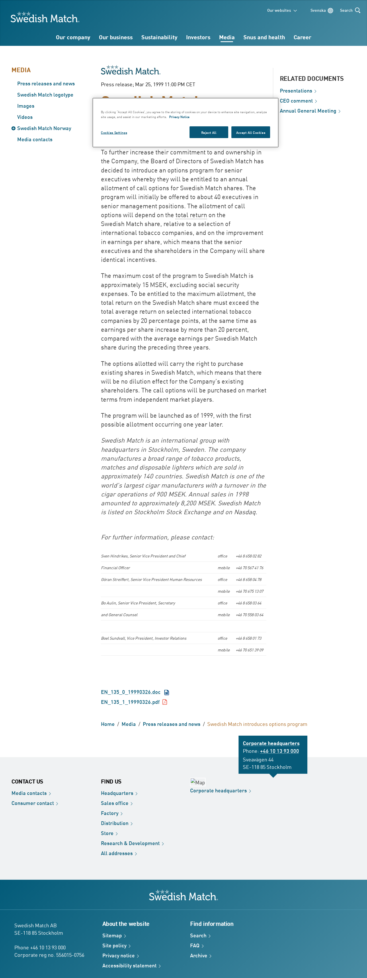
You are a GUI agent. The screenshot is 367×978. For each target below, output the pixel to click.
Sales (114, 802)
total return (191, 214)
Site (114, 945)
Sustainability (159, 37)
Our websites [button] (279, 10)
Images (25, 105)
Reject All (208, 132)
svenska (318, 10)
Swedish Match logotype (45, 94)
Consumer (32, 802)
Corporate (218, 790)
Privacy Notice (179, 116)
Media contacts (34, 139)
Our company (73, 37)
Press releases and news (46, 83)
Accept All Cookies (250, 132)
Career (302, 37)
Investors (198, 37)
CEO (296, 100)
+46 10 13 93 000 (279, 750)
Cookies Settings (114, 132)
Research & (130, 843)
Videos (25, 116)
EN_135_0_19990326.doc (131, 691)
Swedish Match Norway (44, 128)
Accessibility (129, 965)
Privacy (118, 955)
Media (227, 37)
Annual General (308, 110)
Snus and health (264, 37)
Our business (116, 37)
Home (108, 723)
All (117, 853)
